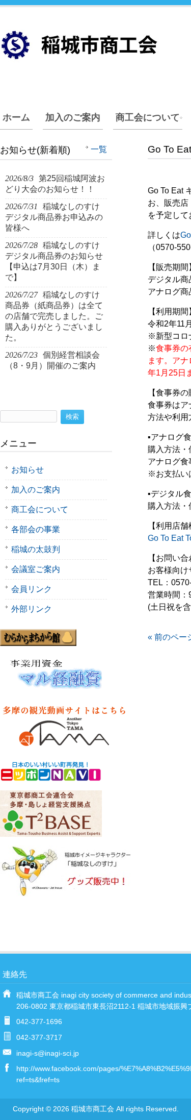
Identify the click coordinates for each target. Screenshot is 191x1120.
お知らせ (27, 469)
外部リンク (31, 609)
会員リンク (31, 589)
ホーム (16, 117)
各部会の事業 (35, 529)
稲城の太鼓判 (35, 549)
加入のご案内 (72, 117)
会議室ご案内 (35, 569)
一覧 (99, 149)
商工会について (148, 117)
